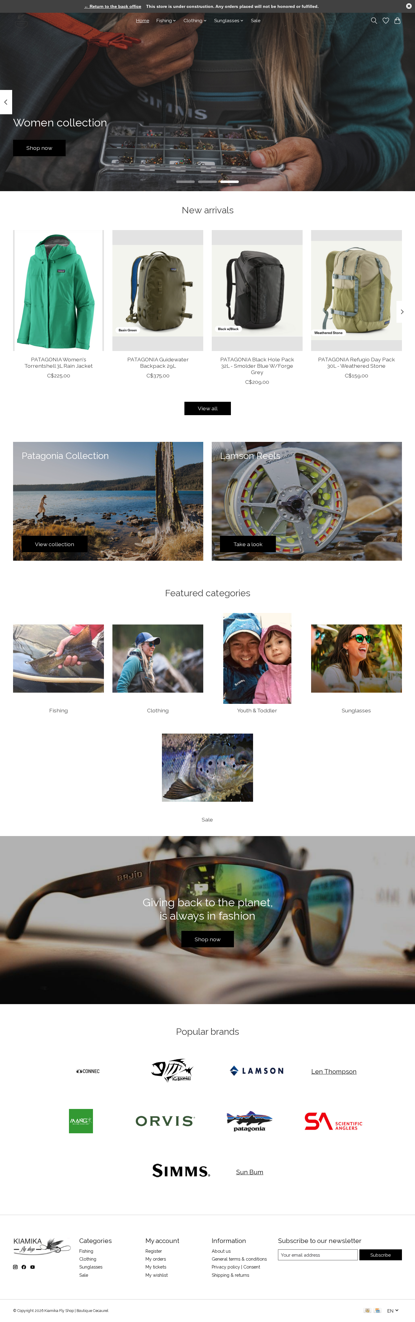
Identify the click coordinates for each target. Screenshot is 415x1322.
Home (142, 20)
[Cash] (367, 1311)
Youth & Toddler (257, 710)
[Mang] (81, 1122)
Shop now (39, 148)
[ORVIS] (165, 1122)
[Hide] (409, 6)
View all (208, 408)
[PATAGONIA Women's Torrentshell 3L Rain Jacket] (58, 290)
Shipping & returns (230, 1275)
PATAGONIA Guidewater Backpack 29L (158, 362)
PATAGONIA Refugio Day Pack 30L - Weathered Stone (356, 362)
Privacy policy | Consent (236, 1266)
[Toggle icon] (374, 20)
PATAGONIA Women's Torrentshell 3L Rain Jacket (58, 362)
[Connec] (88, 1071)
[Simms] (181, 1172)
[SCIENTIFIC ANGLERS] (334, 1122)
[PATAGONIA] (250, 1122)
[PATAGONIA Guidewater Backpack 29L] (157, 290)
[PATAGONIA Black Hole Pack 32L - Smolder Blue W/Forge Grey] (257, 290)
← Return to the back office (112, 6)
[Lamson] (257, 1071)
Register (154, 1251)
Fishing (58, 710)
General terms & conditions (239, 1259)
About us (221, 1251)
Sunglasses (356, 710)
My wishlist (157, 1275)
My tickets (156, 1266)
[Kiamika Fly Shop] (21, 20)
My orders (156, 1259)
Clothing (158, 710)
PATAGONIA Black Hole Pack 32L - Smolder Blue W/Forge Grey (257, 365)
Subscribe (380, 1255)
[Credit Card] (377, 1311)
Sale (255, 20)
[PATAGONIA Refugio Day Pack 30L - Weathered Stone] (356, 290)
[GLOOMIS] (172, 1071)
